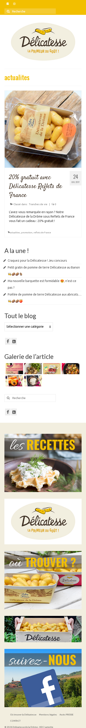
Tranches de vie (38, 204)
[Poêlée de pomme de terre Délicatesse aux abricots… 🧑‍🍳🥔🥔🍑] (70, 368)
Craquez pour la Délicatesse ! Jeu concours (37, 260)
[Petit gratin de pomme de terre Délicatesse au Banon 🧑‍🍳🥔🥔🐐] (32, 368)
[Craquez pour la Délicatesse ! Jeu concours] (13, 368)
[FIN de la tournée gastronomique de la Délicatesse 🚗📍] (13, 380)
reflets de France (42, 232)
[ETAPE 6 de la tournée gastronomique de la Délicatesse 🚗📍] (32, 380)
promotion (26, 232)
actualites (15, 232)
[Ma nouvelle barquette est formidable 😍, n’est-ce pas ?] (51, 368)
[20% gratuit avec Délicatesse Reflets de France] (43, 128)
